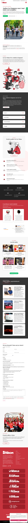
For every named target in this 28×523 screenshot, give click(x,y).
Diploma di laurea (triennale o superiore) (8, 372)
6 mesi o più (5, 376)
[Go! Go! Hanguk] (14, 475)
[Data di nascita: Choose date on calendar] (12, 355)
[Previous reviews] (14, 229)
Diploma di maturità (6, 369)
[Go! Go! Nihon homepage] (8, 452)
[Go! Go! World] (14, 471)
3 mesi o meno (5, 375)
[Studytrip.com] (14, 491)
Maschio (4, 358)
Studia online (20, 252)
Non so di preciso (5, 384)
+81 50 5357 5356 (5, 458)
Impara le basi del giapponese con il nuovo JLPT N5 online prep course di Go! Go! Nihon (19, 314)
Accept (19, 520)
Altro (4, 378)
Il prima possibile (5, 381)
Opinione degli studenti (7, 207)
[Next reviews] (24, 229)
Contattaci (17, 48)
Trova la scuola (8, 252)
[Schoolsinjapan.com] (14, 496)
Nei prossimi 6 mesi (6, 382)
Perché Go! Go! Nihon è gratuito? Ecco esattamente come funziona (18, 301)
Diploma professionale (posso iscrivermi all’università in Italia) (11, 371)
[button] (26, 2)
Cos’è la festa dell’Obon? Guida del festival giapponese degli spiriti (19, 326)
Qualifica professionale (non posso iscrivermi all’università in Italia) (12, 370)
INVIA (4, 400)
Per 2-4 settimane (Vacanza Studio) (8, 377)
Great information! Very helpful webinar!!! (18, 228)
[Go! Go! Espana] (14, 480)
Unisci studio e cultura (8, 266)
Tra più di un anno (5, 383)
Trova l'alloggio (19, 266)
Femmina (4, 359)
